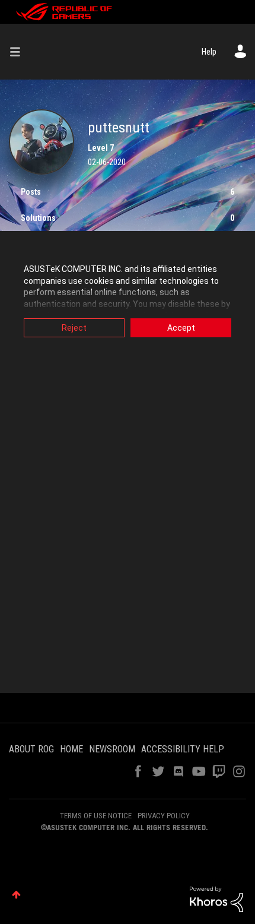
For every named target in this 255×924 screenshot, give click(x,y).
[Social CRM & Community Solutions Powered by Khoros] (216, 898)
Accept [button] (181, 328)
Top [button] (16, 894)
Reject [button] (74, 328)
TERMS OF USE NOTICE (96, 815)
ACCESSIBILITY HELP (182, 749)
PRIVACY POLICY (164, 815)
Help (209, 51)
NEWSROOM (112, 749)
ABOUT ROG (31, 749)
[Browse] (19, 52)
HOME (71, 749)
